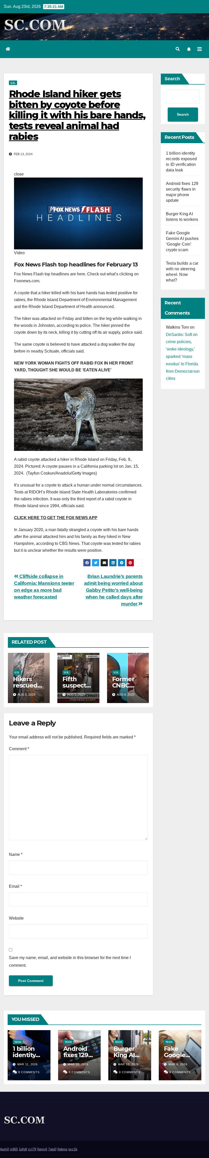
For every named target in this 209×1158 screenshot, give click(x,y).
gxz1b (72, 1149)
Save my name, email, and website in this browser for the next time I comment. (70, 961)
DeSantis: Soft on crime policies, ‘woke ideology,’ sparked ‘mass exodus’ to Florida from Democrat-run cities (183, 356)
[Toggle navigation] (199, 49)
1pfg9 (23, 1149)
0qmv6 (42, 1149)
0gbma (62, 1149)
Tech (17, 1042)
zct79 (32, 1149)
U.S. (13, 82)
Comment (19, 749)
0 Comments (29, 1072)
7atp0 (52, 1149)
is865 (14, 1149)
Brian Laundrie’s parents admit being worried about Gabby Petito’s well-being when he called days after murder (113, 590)
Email (15, 886)
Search (172, 78)
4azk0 (4, 1149)
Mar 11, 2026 (27, 1064)
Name (15, 854)
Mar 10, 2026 (78, 1064)
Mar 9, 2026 (177, 1064)
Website (16, 918)
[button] (178, 49)
